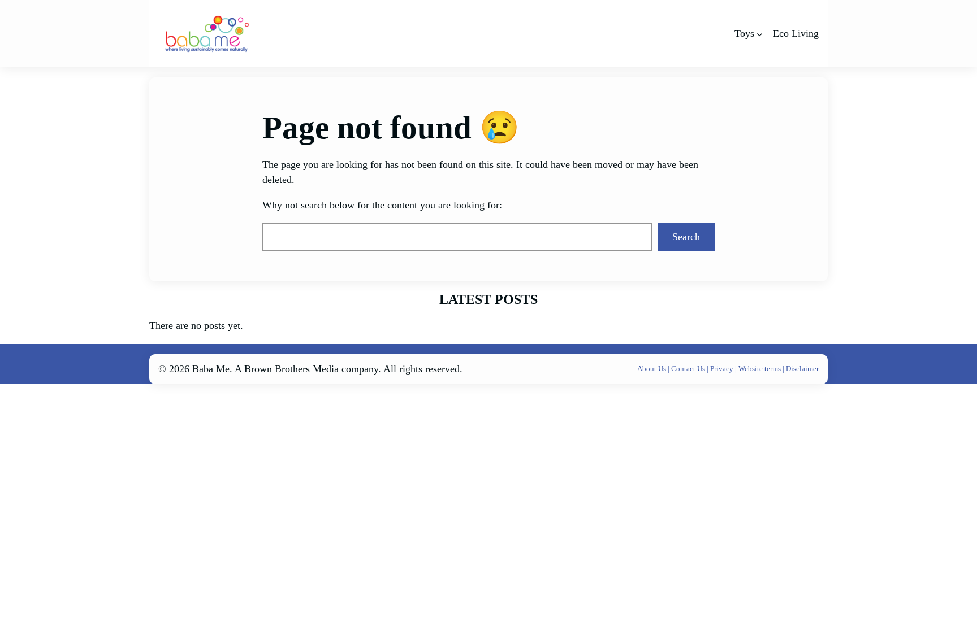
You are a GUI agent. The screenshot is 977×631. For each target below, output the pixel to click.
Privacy (722, 368)
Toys (744, 33)
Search (686, 236)
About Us (652, 368)
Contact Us (689, 368)
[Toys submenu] (759, 34)
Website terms (759, 368)
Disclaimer (802, 368)
